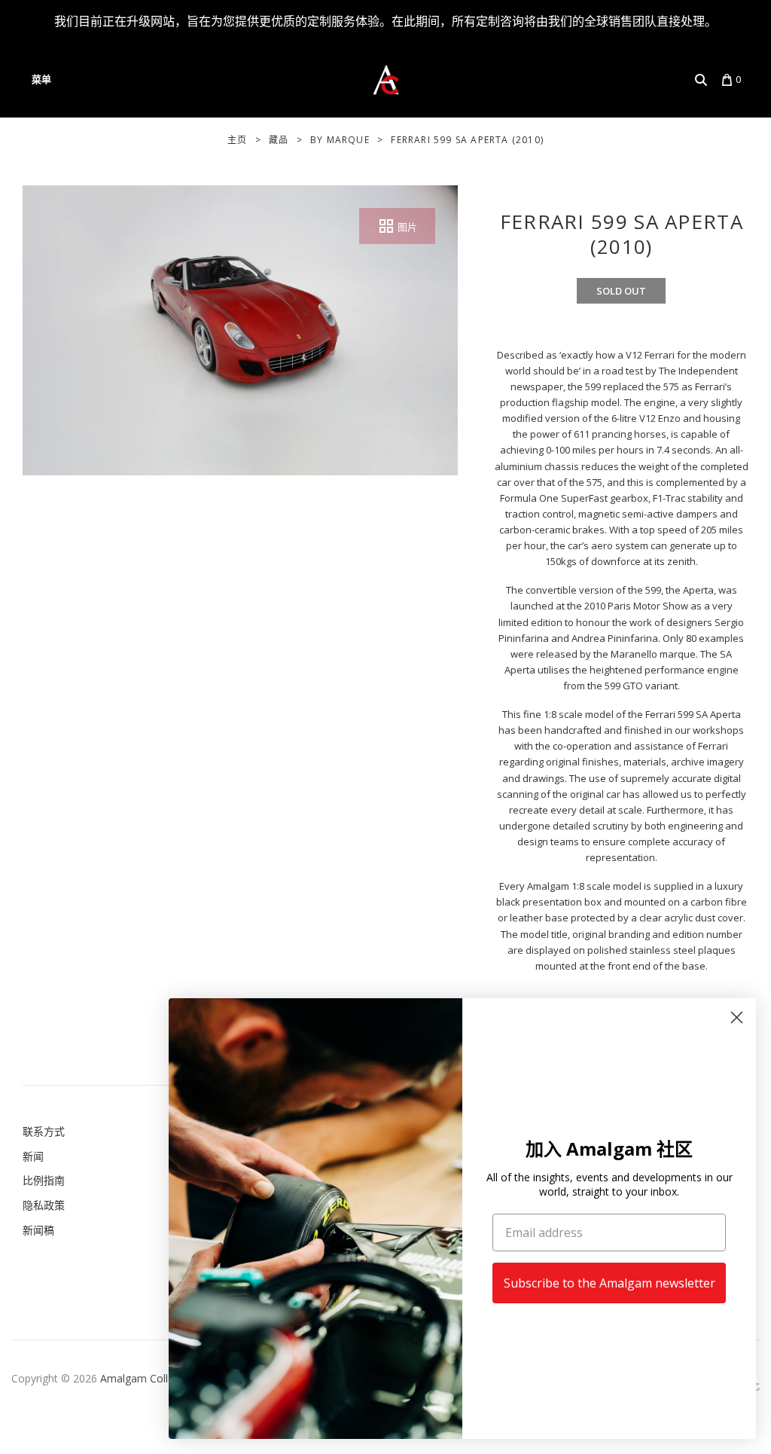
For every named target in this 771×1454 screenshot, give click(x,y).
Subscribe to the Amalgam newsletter (609, 1283)
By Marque (340, 139)
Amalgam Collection (149, 1378)
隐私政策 (44, 1205)
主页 (237, 139)
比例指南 (44, 1180)
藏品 (278, 139)
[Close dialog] (737, 1017)
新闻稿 (38, 1230)
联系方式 (44, 1131)
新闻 (33, 1156)
